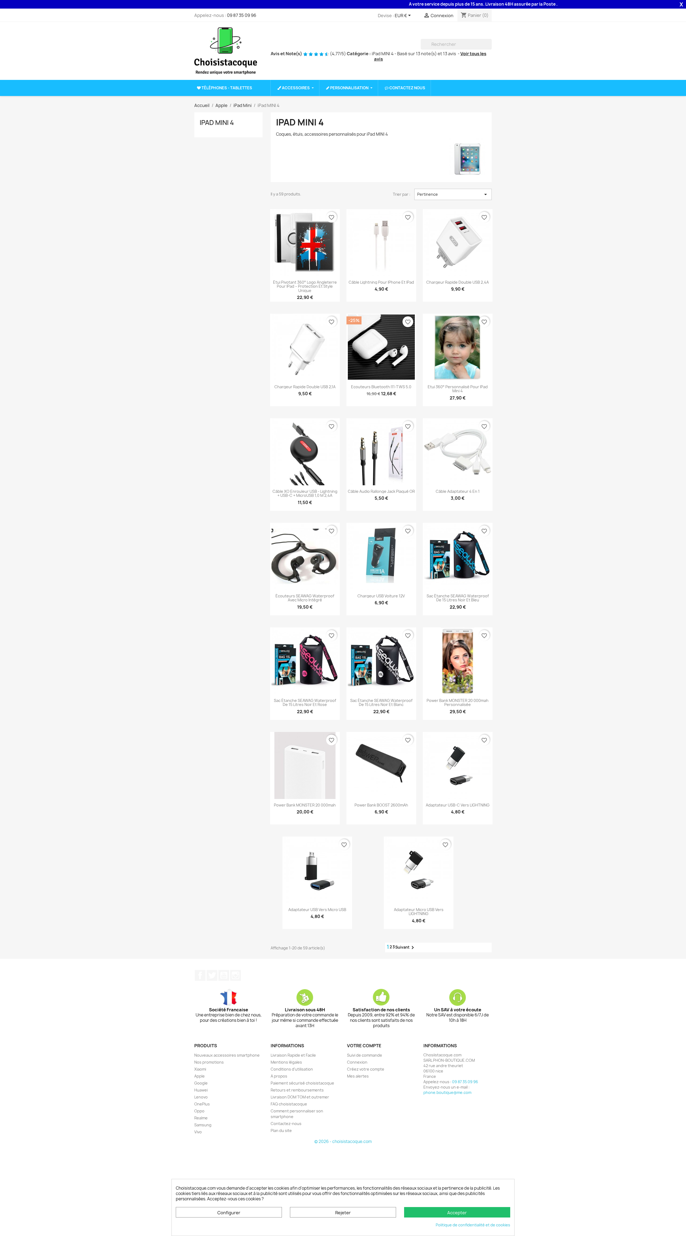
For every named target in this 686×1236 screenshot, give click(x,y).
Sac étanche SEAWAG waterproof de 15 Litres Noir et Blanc (381, 702)
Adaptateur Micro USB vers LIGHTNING (418, 912)
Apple (199, 1076)
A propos (279, 1076)
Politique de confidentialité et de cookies (473, 1224)
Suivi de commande (364, 1055)
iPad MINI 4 (217, 122)
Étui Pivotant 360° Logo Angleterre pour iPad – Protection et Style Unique (305, 286)
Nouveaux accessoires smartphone (227, 1055)
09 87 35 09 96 (241, 15)
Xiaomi (200, 1069)
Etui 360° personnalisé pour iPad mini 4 (458, 389)
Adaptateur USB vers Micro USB (317, 910)
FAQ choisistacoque (289, 1104)
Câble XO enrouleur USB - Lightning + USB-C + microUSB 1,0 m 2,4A (305, 493)
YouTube (223, 975)
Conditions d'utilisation (292, 1069)
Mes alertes (358, 1076)
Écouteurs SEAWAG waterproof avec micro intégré (304, 598)
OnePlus (202, 1104)
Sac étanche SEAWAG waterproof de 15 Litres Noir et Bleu (458, 598)
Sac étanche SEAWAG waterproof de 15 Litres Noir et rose (305, 702)
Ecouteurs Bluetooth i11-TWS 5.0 (381, 387)
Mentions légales (286, 1062)
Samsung (202, 1124)
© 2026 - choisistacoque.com (343, 1141)
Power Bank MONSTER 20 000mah (305, 805)
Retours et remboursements (297, 1090)
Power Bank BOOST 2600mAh (381, 805)
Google (201, 1083)
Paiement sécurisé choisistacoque (302, 1083)
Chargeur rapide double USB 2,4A (457, 282)
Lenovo (201, 1097)
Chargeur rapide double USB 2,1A (304, 387)
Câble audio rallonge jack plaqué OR (381, 491)
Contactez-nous (286, 1123)
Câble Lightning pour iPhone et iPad (381, 282)
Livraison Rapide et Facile (293, 1055)
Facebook (200, 975)
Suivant (405, 947)
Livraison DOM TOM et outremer (300, 1097)
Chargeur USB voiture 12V (381, 596)
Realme (201, 1117)
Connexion (357, 1062)
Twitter (212, 975)
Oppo (199, 1110)
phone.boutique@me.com (447, 1092)
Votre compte (364, 1046)
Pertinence (453, 194)
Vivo (198, 1131)
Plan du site (281, 1130)
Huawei (201, 1090)
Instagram (235, 975)
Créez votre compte (365, 1069)
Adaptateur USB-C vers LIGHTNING (458, 805)
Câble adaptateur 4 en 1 (458, 491)
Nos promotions (209, 1062)
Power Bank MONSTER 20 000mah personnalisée (458, 702)
